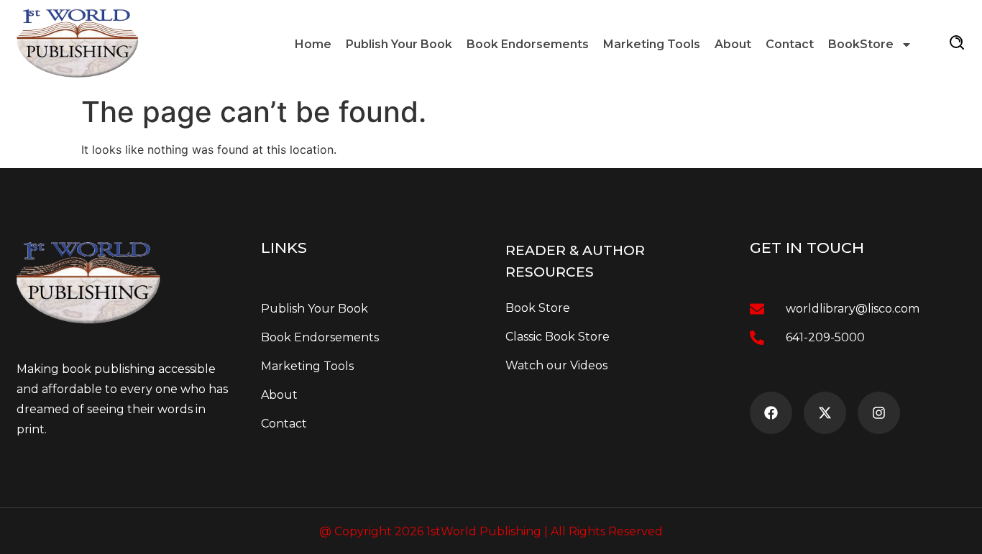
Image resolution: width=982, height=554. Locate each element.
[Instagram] (879, 413)
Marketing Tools (651, 44)
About (733, 44)
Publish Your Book (399, 44)
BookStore (861, 44)
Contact (790, 44)
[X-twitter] (825, 413)
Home (313, 44)
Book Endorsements (528, 44)
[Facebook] (771, 413)
